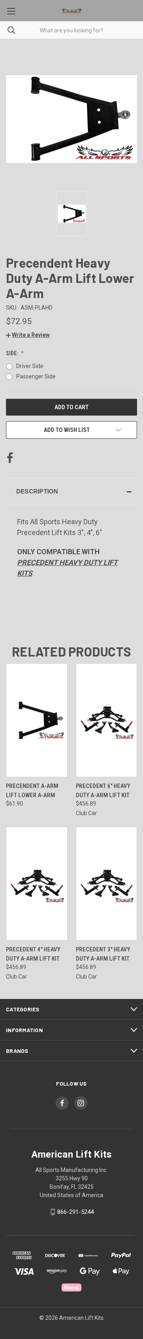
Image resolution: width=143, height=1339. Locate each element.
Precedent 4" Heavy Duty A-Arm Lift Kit (33, 954)
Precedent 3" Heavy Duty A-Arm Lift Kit (103, 954)
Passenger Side (36, 376)
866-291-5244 (75, 1212)
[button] (28, 335)
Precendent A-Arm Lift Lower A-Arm (32, 790)
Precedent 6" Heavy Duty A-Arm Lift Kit (103, 790)
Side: (12, 353)
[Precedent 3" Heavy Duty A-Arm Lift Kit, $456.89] (106, 883)
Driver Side (29, 366)
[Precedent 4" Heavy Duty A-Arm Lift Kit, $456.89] (37, 883)
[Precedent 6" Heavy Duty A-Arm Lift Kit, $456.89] (106, 720)
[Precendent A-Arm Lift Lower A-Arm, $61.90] (37, 720)
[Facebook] (10, 458)
